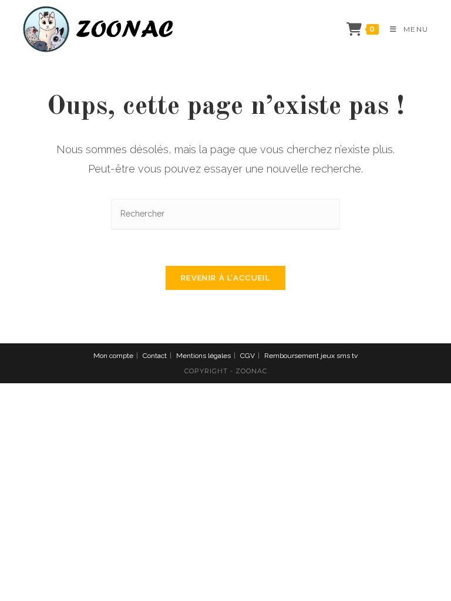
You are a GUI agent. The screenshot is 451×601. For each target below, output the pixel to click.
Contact (155, 356)
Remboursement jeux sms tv (311, 356)
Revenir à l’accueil (225, 278)
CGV (247, 356)
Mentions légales (203, 356)
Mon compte (113, 356)
